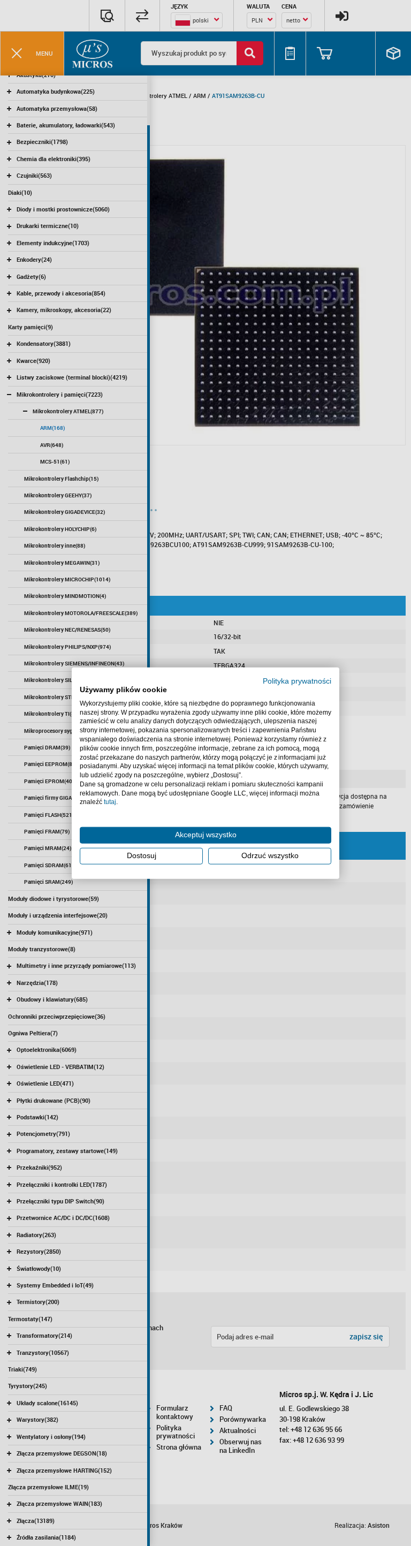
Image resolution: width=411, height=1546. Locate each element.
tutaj (110, 802)
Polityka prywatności (297, 681)
